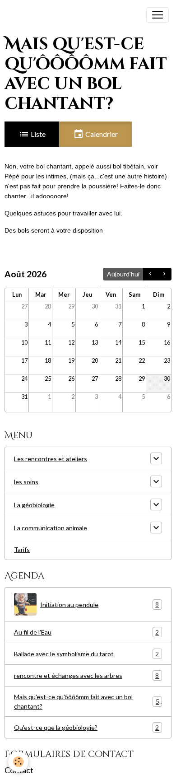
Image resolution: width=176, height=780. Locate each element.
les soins (26, 482)
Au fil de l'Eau (86, 632)
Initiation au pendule (99, 604)
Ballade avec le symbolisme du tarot (86, 654)
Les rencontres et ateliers (50, 458)
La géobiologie (34, 505)
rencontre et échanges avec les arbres (86, 676)
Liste (37, 134)
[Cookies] (18, 762)
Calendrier (101, 134)
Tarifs (22, 549)
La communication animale (50, 528)
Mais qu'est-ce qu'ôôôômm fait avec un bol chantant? (86, 701)
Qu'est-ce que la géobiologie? (86, 728)
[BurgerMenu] (157, 15)
